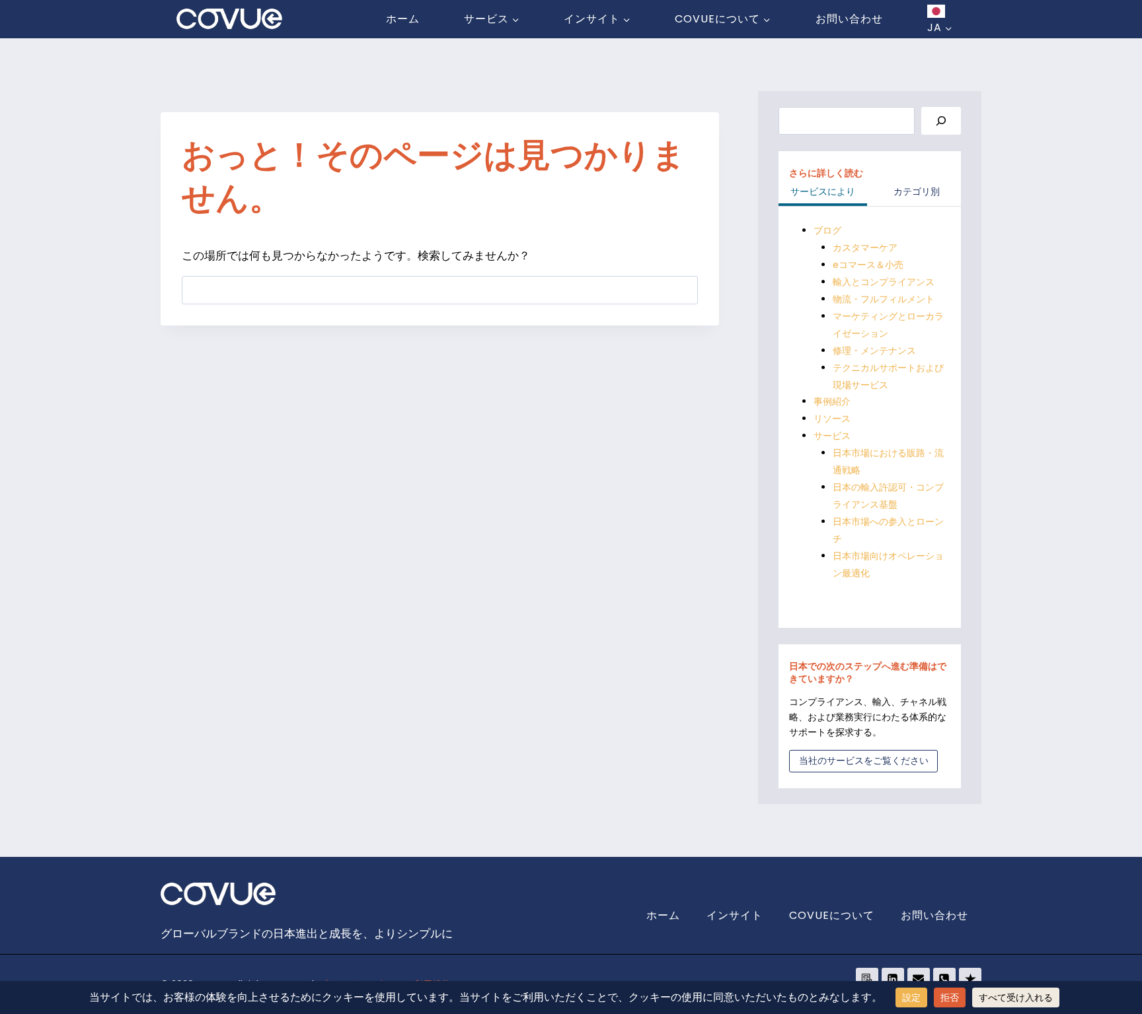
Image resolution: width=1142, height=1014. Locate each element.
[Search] (941, 121)
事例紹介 (832, 401)
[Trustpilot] (970, 979)
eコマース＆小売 (868, 264)
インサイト (734, 915)
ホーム (403, 18)
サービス (832, 435)
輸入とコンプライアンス (883, 281)
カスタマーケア (865, 247)
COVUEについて (831, 915)
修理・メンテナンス (874, 350)
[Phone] (944, 979)
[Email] (918, 979)
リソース (832, 418)
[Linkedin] (893, 979)
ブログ (827, 230)
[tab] (823, 193)
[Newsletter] (867, 979)
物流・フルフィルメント (883, 299)
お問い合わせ (849, 18)
